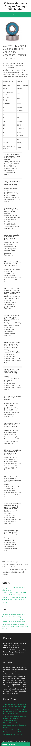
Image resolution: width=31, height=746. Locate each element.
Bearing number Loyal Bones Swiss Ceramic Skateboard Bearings (11, 532)
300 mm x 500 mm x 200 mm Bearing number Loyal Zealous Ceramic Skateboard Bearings (13, 732)
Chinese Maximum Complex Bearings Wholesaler (15, 6)
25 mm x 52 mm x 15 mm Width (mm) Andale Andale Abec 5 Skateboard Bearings (12, 479)
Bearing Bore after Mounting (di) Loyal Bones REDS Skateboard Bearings (12, 210)
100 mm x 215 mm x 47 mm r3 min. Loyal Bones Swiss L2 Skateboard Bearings (15, 571)
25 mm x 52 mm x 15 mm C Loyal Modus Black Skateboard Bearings (12, 371)
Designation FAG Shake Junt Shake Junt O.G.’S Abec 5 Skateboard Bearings (11, 237)
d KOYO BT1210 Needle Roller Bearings (14, 597)
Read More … (8, 174)
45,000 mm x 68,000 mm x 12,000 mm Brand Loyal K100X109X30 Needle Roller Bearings (15, 626)
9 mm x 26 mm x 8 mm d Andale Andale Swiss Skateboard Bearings (12, 424)
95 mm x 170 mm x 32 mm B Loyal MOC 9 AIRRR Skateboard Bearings (12, 263)
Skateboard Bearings (11, 562)
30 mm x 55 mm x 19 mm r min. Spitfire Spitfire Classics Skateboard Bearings (14, 725)
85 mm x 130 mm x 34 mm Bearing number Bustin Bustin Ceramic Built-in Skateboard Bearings (12, 506)
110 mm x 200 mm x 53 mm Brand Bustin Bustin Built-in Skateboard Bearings (12, 157)
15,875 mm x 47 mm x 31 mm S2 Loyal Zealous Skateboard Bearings (12, 182)
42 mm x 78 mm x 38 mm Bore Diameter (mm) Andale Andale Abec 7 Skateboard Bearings (12, 345)
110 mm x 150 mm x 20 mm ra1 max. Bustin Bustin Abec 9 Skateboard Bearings (12, 318)
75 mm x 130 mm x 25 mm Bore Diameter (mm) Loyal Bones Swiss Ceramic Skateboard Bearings (12, 453)
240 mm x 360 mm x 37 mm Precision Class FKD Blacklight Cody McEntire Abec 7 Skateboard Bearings (12, 292)
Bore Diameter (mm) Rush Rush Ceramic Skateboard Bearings (12, 397)
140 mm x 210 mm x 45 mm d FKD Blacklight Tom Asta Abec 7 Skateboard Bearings (14, 718)
